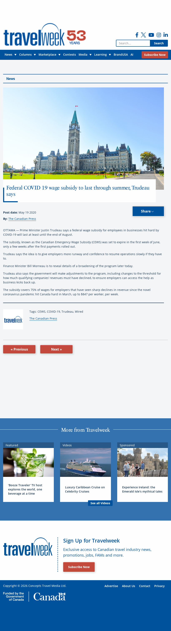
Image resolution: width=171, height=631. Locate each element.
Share (146, 211)
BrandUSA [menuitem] (121, 54)
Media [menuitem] (83, 54)
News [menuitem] (8, 54)
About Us (128, 586)
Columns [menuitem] (25, 54)
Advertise (111, 586)
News (10, 78)
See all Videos (100, 503)
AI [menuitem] (132, 54)
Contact (144, 586)
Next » (56, 349)
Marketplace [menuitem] (47, 54)
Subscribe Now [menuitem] (155, 55)
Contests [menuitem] (69, 54)
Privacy (159, 586)
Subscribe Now (79, 567)
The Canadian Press (22, 219)
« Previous (19, 349)
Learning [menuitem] (100, 54)
